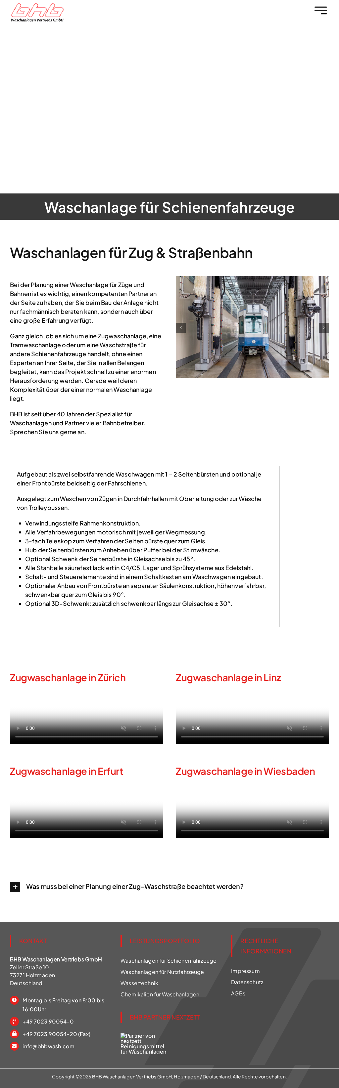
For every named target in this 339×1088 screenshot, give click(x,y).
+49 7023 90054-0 (48, 1021)
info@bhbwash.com (48, 1046)
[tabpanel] (145, 546)
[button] (181, 328)
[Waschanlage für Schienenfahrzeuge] (37, 6)
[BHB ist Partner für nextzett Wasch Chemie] (145, 1035)
